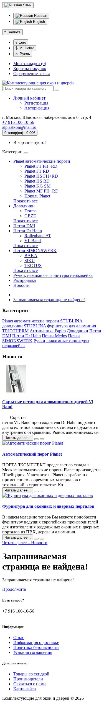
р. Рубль (23, 54)
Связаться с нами (29, 683)
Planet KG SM (37, 186)
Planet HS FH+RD (41, 176)
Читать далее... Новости (24, 542)
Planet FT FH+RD (40, 166)
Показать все (25, 201)
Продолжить (14, 589)
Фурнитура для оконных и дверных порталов (48, 506)
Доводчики (24, 206)
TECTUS (33, 265)
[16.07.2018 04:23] (36, 439)
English (38, 22)
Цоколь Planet (37, 196)
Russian (40, 16)
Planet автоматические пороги (41, 161)
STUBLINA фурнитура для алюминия (60, 326)
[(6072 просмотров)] (42, 439)
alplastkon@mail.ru (19, 127)
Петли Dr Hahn (27, 230)
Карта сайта (24, 688)
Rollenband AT (37, 235)
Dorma (30, 211)
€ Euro (21, 42)
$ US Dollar (25, 48)
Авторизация (36, 108)
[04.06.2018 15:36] (36, 491)
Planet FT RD (36, 171)
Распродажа (24, 280)
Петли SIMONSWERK (35, 250)
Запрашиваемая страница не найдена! (49, 299)
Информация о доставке (36, 642)
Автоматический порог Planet (32, 454)
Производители (28, 679)
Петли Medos (54, 335)
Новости (21, 285)
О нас (18, 637)
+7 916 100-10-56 (18, 122)
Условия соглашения (32, 652)
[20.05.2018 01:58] (36, 538)
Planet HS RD (37, 181)
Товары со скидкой (31, 674)
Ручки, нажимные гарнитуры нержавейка (53, 275)
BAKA (30, 255)
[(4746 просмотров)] (42, 491)
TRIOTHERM (15, 330)
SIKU (29, 260)
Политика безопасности (36, 647)
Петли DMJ (24, 225)
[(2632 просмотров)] (42, 538)
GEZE (30, 215)
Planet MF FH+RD (41, 191)
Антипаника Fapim (48, 330)
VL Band (32, 240)
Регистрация (36, 103)
